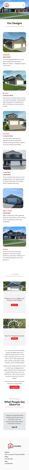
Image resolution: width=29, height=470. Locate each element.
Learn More (14, 387)
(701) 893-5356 (9, 463)
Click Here (14, 305)
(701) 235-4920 (9, 459)
